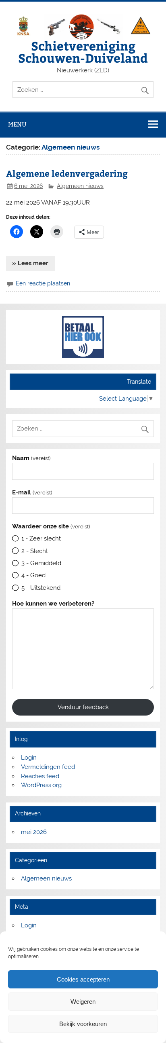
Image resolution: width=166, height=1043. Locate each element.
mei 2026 (34, 832)
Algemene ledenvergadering (67, 173)
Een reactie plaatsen (43, 283)
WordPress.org (41, 785)
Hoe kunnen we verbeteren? (53, 604)
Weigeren (83, 1001)
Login (29, 757)
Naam (31, 458)
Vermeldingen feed (48, 767)
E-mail (32, 493)
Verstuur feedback (83, 707)
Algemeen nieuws (80, 186)
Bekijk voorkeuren (83, 1023)
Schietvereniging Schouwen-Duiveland (83, 51)
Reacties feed (40, 776)
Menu (17, 124)
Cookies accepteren (83, 979)
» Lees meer (30, 263)
